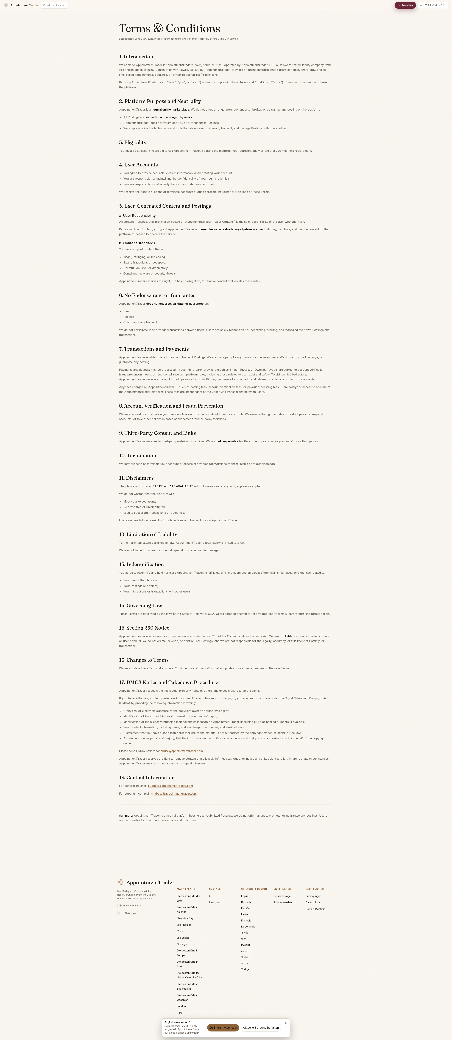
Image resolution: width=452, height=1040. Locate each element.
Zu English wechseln (223, 1027)
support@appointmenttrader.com (170, 785)
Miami (180, 931)
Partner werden (283, 902)
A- (120, 913)
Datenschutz (313, 902)
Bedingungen (313, 896)
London (181, 1006)
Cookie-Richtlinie (315, 908)
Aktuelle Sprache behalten (261, 1027)
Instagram (214, 902)
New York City (185, 918)
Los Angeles (184, 924)
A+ (134, 913)
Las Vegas (183, 937)
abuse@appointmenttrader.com (182, 751)
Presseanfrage (282, 896)
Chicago (182, 944)
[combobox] (56, 5)
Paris (180, 1012)
